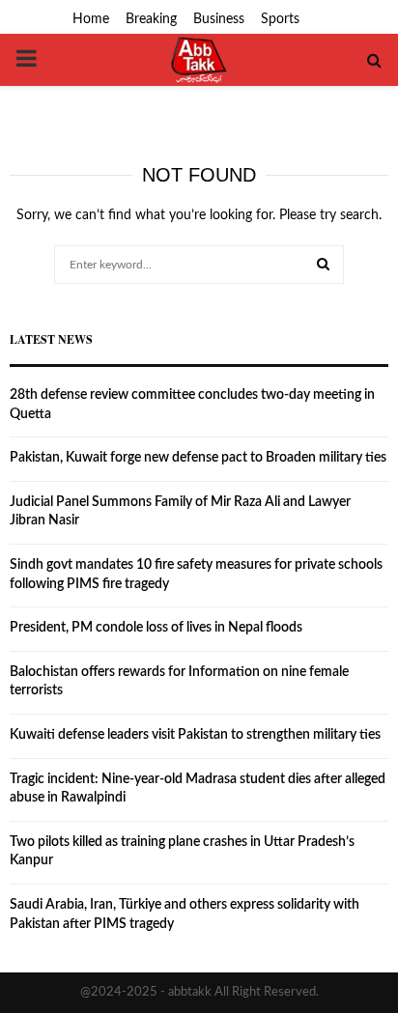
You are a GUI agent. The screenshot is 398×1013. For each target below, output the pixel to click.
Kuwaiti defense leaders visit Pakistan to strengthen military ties (195, 735)
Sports (280, 19)
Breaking (151, 19)
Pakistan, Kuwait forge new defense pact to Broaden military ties (198, 457)
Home (90, 19)
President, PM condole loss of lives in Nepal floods (156, 627)
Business (218, 19)
